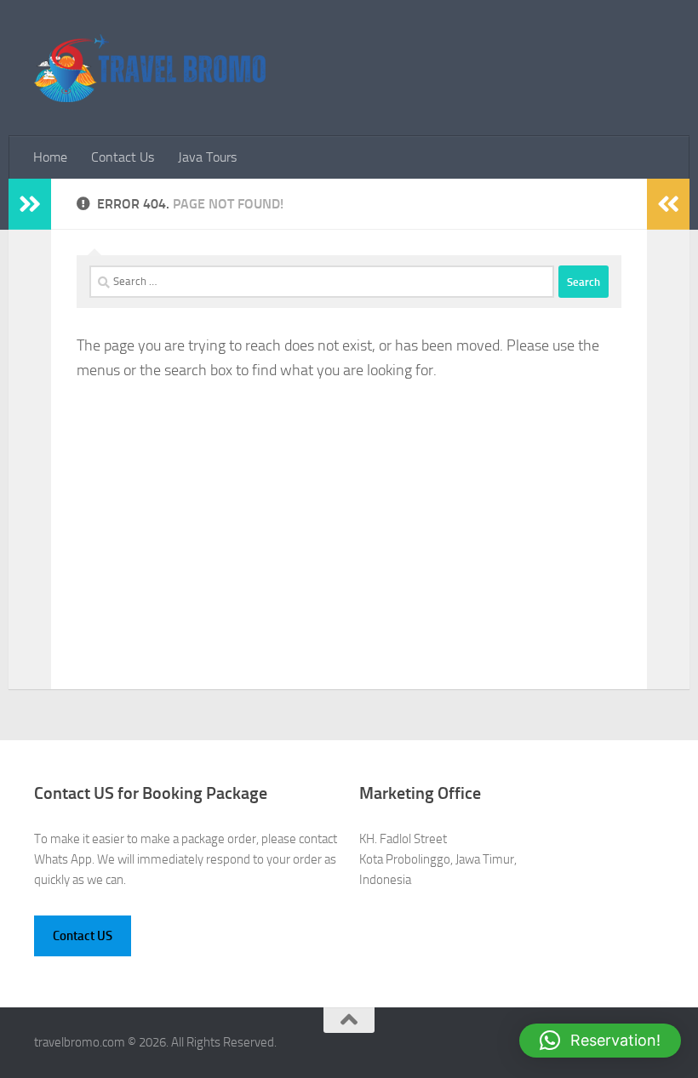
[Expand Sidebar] (30, 204)
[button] (600, 1041)
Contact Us (122, 157)
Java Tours (207, 157)
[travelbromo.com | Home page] (150, 68)
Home (50, 157)
